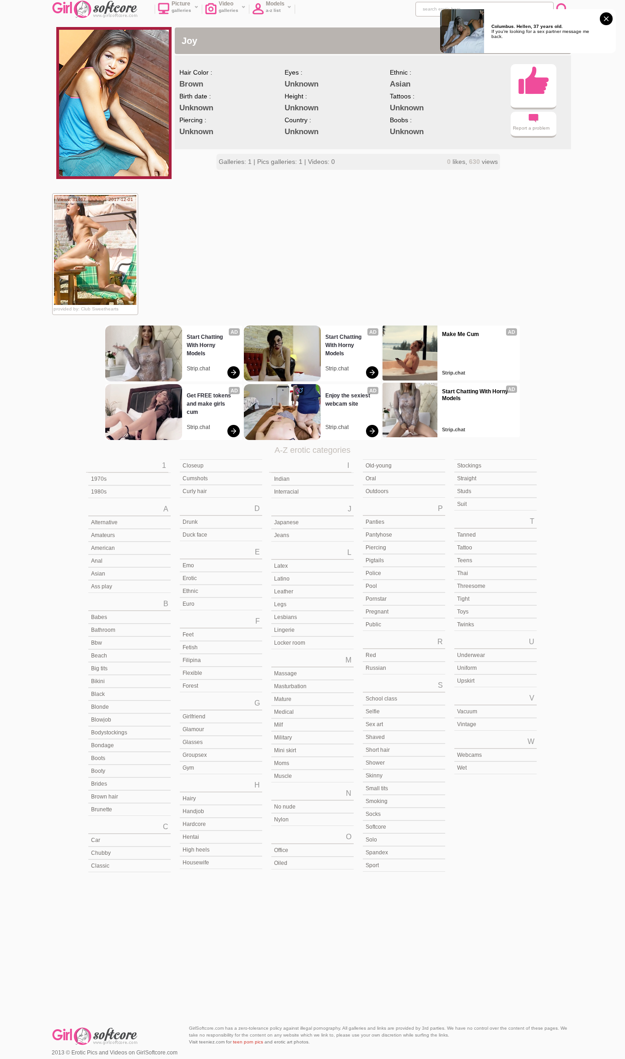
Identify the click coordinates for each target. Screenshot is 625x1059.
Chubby (101, 853)
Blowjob (101, 720)
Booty (98, 771)
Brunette (101, 809)
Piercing (376, 547)
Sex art (374, 724)
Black (98, 694)
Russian (376, 668)
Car (95, 840)
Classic (100, 866)
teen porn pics (248, 1041)
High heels (196, 850)
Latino (282, 579)
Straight (466, 478)
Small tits (377, 788)
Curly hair (195, 491)
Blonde (100, 707)
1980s (99, 492)
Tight (463, 599)
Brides (99, 784)
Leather (283, 591)
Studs (464, 491)
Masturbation (290, 686)
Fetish (190, 647)
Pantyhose (379, 535)
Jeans (281, 535)
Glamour (193, 729)
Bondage (102, 745)
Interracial (286, 492)
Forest (190, 686)
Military (283, 737)
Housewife (196, 862)
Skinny (374, 775)
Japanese (286, 522)
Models (275, 6)
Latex (281, 566)
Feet (188, 634)
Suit (462, 504)
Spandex (377, 852)
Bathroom (103, 630)
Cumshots (195, 478)
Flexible (192, 673)
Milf (278, 725)
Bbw (96, 643)
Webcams (469, 755)
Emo (188, 565)
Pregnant (377, 611)
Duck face (195, 535)
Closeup (193, 465)
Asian (98, 573)
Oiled (280, 863)
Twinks (465, 624)
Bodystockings (109, 732)
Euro (188, 604)
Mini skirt (285, 750)
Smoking (377, 801)
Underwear (471, 655)
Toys (463, 611)
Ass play (101, 586)
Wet (462, 768)
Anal (96, 561)
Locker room (289, 643)
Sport (372, 865)
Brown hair (104, 796)
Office (281, 850)
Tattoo (464, 547)
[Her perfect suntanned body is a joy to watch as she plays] (95, 250)
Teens (464, 560)
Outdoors (377, 491)
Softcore (376, 827)
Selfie (373, 711)
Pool (371, 586)
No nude (285, 807)
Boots (98, 758)
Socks (373, 814)
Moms (281, 763)
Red (371, 655)
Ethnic (190, 591)
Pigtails (375, 560)
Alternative (104, 522)
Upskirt (465, 681)
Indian (282, 479)
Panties (375, 522)
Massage (285, 673)
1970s (99, 479)
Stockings (469, 465)
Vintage (466, 724)
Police (373, 573)
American (103, 548)
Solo (371, 839)
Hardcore (194, 824)
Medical (284, 712)
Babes (99, 617)
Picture (182, 6)
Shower (375, 763)
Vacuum (467, 711)
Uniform (467, 668)
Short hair (378, 750)
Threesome (471, 586)
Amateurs (103, 535)
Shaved (375, 737)
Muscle (283, 776)
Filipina (192, 660)
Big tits (99, 668)
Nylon (281, 819)
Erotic (190, 578)
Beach (99, 655)
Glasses (193, 742)
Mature (282, 699)
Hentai (191, 837)
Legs (280, 604)
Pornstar (376, 599)
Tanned (466, 535)
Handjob (193, 811)
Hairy (189, 798)
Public (373, 624)
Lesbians (285, 617)
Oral (371, 478)
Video (229, 6)
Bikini (98, 681)
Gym (188, 768)
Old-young (379, 465)
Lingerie (284, 630)
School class (381, 698)
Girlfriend (194, 716)
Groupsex (195, 755)
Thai (462, 573)
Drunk (190, 522)
